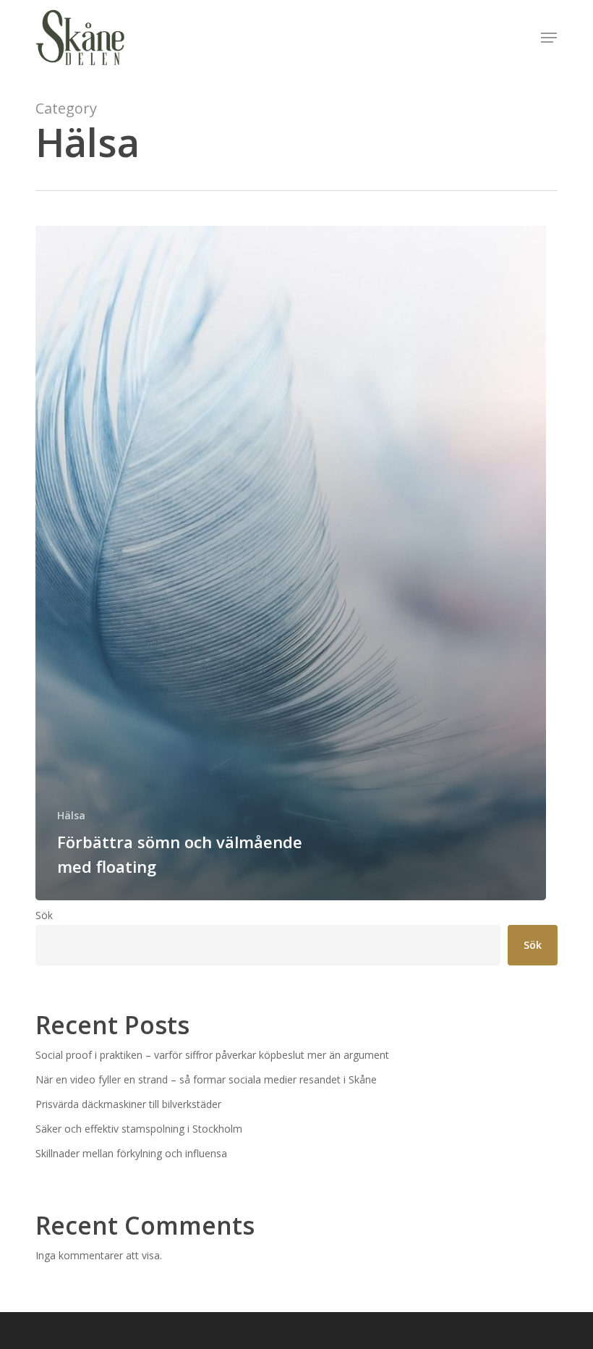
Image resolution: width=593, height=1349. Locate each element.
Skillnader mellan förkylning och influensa (131, 1153)
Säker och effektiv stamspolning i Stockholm (138, 1129)
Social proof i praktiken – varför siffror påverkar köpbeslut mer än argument (212, 1055)
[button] (549, 37)
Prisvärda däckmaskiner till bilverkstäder (128, 1104)
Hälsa (71, 815)
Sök (44, 915)
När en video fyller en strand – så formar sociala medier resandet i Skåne (206, 1079)
